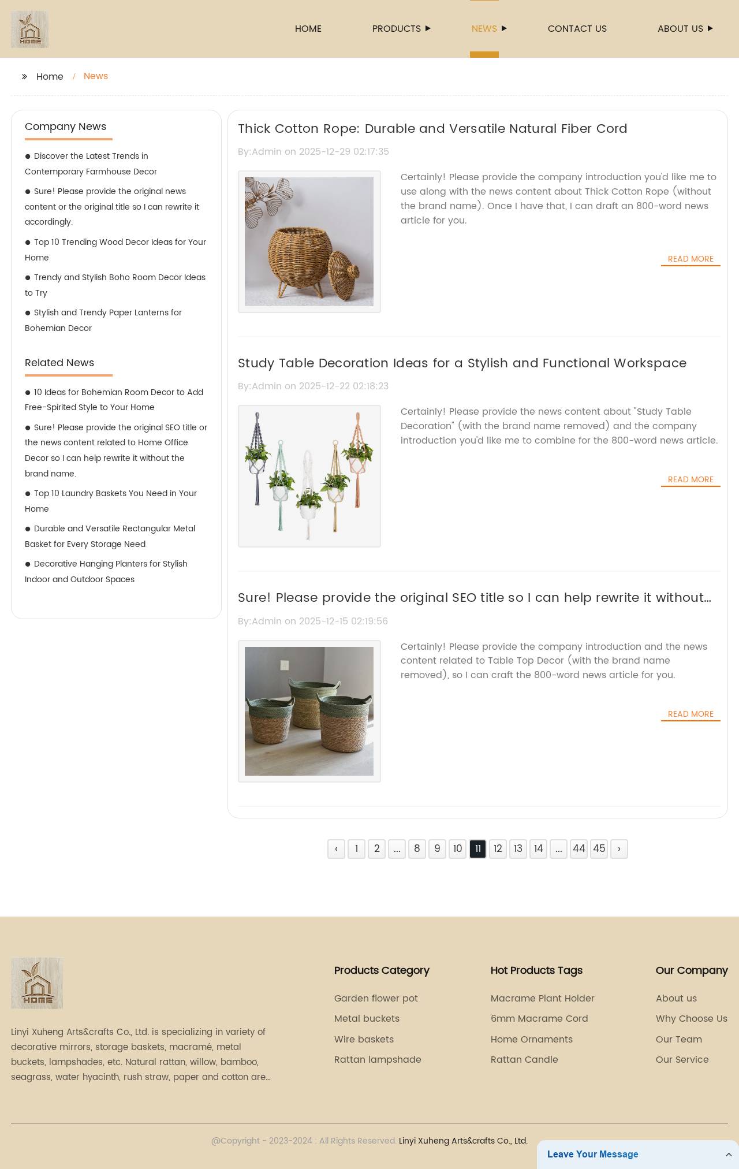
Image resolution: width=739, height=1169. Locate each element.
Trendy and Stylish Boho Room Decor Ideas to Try (115, 285)
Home (308, 28)
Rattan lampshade (377, 1060)
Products (396, 28)
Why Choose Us (691, 1018)
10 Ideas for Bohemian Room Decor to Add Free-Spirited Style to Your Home (114, 400)
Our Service (682, 1059)
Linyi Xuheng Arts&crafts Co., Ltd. (463, 1141)
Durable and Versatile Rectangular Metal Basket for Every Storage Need (110, 536)
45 (599, 849)
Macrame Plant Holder (543, 999)
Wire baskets (364, 1040)
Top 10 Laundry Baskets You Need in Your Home (111, 501)
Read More (691, 259)
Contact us (577, 28)
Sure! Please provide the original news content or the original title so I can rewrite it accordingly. (112, 207)
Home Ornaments (532, 1040)
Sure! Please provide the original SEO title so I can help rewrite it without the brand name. (471, 608)
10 (457, 849)
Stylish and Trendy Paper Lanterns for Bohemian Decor (103, 320)
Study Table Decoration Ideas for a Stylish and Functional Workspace (462, 363)
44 (579, 849)
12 (498, 849)
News (484, 28)
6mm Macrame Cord (539, 1019)
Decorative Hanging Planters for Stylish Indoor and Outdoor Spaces (106, 571)
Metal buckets (367, 1019)
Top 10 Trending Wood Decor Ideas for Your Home (115, 250)
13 (518, 849)
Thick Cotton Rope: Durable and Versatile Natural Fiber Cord (433, 129)
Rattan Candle (524, 1060)
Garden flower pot (376, 999)
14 (538, 849)
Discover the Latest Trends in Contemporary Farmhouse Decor (91, 164)
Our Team (679, 1039)
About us (680, 28)
